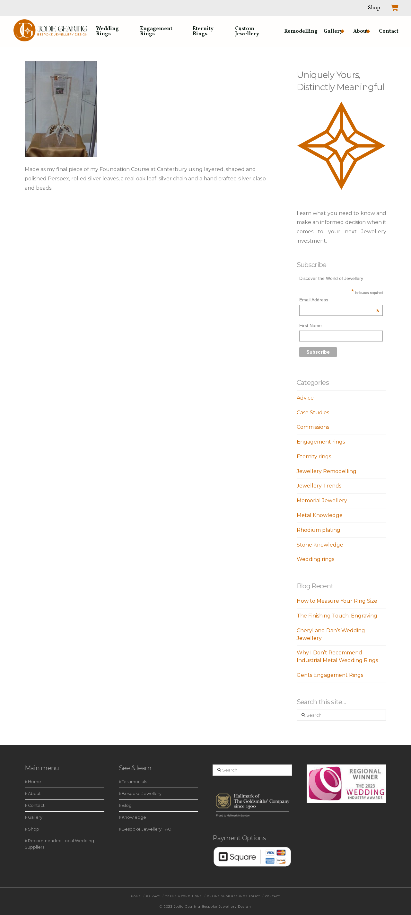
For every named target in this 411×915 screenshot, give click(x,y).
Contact (36, 805)
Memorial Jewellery (322, 500)
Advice (305, 398)
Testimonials (134, 781)
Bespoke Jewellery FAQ (146, 829)
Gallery (35, 817)
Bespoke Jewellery (142, 793)
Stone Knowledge (320, 545)
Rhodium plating (318, 530)
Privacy (153, 896)
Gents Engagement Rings (330, 675)
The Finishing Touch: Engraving (337, 616)
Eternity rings (314, 456)
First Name (310, 325)
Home (34, 781)
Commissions (313, 427)
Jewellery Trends (319, 486)
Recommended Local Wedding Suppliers (59, 843)
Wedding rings (315, 559)
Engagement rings (321, 442)
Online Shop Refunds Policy (233, 896)
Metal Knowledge (320, 515)
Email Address (339, 300)
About (34, 793)
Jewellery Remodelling (326, 471)
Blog (127, 805)
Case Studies (313, 413)
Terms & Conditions (183, 896)
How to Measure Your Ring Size (337, 601)
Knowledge (134, 817)
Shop (33, 829)
